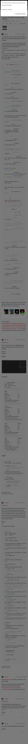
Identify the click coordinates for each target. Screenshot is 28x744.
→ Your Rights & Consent (20, 14)
